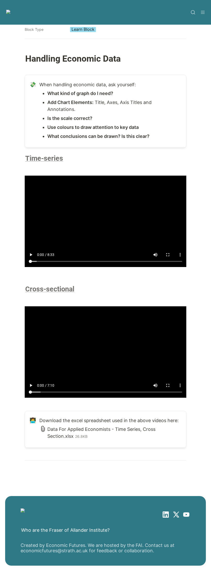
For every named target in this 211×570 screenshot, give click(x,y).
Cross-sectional (49, 289)
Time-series (44, 158)
